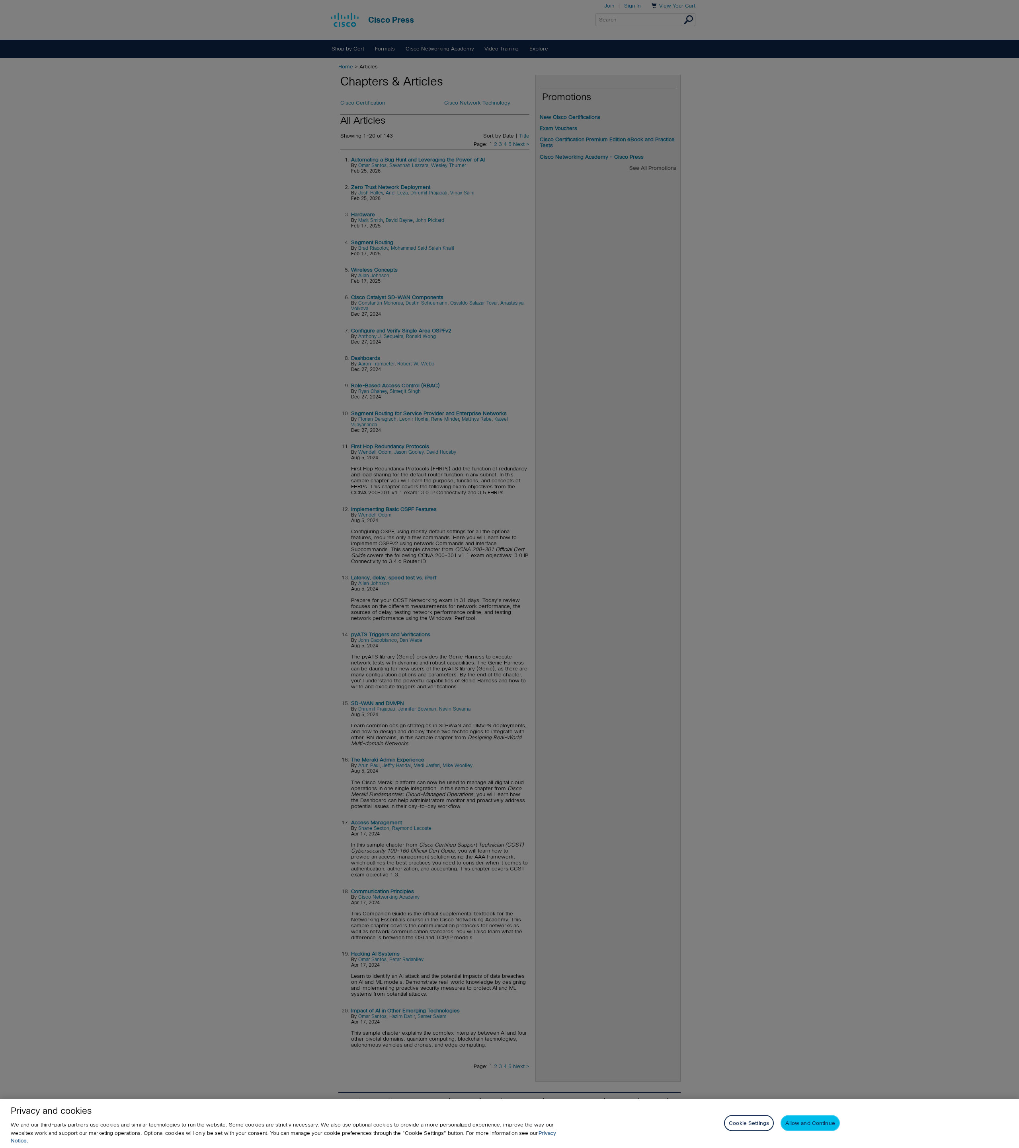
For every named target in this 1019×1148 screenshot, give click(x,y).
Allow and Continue (810, 1123)
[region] (509, 1123)
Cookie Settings (749, 1123)
